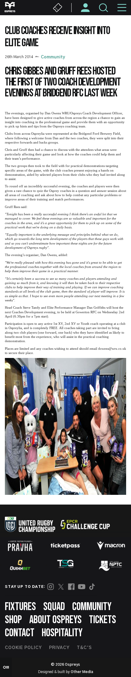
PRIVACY (59, 648)
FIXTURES (20, 606)
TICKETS (102, 620)
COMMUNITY (92, 606)
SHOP (13, 620)
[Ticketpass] (65, 546)
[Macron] (111, 545)
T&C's (84, 648)
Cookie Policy (23, 648)
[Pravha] (20, 546)
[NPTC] (111, 565)
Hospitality (62, 633)
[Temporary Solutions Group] (65, 565)
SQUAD (54, 606)
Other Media (82, 672)
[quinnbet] (20, 565)
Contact (19, 633)
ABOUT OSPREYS (55, 620)
